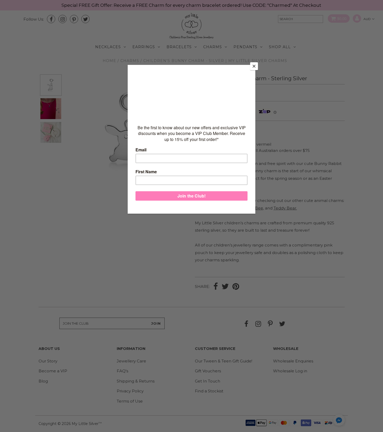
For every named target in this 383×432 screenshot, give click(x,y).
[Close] (254, 66)
